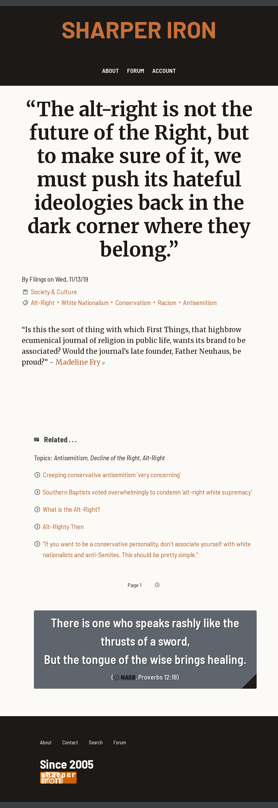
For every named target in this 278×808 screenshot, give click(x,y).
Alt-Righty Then (63, 526)
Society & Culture (54, 291)
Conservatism (133, 302)
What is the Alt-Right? (71, 509)
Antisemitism (200, 302)
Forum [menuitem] (135, 70)
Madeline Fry (78, 362)
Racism (167, 302)
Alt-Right (43, 302)
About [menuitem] (110, 70)
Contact (70, 742)
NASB (128, 677)
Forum (120, 742)
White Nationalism (84, 302)
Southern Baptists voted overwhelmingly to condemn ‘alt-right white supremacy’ (147, 492)
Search (96, 742)
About (46, 742)
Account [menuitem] (164, 70)
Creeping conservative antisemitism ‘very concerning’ (112, 474)
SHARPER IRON (139, 29)
